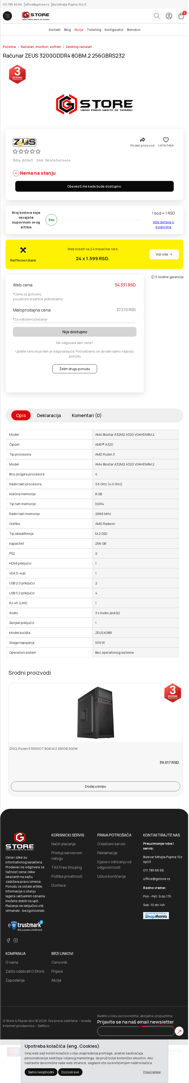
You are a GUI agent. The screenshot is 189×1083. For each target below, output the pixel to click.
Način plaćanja (63, 843)
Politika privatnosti (66, 876)
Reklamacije (107, 852)
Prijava (57, 971)
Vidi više (162, 254)
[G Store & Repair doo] (34, 16)
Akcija (78, 29)
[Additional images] (95, 104)
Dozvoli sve (70, 1072)
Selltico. (44, 1025)
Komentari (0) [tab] (87, 415)
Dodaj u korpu (95, 786)
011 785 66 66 (13, 4)
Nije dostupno (74, 331)
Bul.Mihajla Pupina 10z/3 (69, 4)
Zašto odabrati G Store (25, 971)
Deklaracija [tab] (49, 415)
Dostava (58, 885)
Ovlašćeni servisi (111, 843)
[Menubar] (7, 16)
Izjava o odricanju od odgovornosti (114, 864)
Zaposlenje (15, 980)
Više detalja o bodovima (163, 224)
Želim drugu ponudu (74, 369)
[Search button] (156, 16)
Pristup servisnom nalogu (66, 855)
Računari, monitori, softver (41, 47)
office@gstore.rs (37, 4)
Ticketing (94, 29)
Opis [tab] (21, 415)
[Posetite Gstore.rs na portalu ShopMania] (156, 915)
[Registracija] (169, 16)
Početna (9, 47)
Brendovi (133, 29)
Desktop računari (79, 47)
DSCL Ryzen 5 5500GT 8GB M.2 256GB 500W (44, 748)
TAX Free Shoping (66, 867)
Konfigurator (114, 29)
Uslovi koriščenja (111, 876)
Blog (67, 29)
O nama (12, 962)
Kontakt (55, 29)
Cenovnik (59, 962)
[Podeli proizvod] (142, 139)
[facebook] (8, 940)
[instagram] (15, 940)
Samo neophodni (41, 1072)
